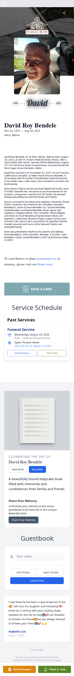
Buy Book (37, 469)
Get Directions (22, 353)
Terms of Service (46, 660)
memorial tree (48, 258)
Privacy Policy (27, 660)
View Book (18, 469)
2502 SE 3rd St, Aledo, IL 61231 (33, 346)
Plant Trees (52, 353)
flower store (44, 264)
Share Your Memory (23, 520)
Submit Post (37, 580)
